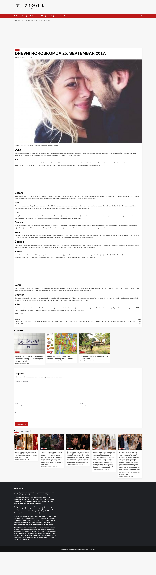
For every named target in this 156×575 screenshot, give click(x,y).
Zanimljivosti (53, 16)
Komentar (22, 381)
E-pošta (82, 405)
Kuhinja (25, 16)
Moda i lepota (34, 16)
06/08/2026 (22, 459)
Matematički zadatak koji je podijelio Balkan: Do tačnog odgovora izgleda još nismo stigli (29, 359)
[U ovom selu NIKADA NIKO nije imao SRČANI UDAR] (94, 343)
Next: (110, 321)
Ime (18, 405)
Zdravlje (44, 16)
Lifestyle (62, 16)
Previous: (46, 321)
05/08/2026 (22, 363)
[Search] (141, 16)
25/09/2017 (23, 57)
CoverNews (83, 549)
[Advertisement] (78, 34)
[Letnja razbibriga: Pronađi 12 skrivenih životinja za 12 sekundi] (61, 343)
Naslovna (17, 16)
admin (17, 57)
